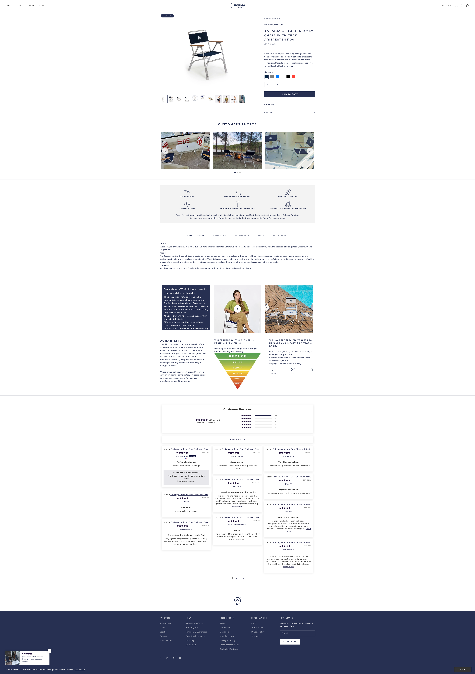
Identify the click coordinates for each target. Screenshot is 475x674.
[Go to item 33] (226, 99)
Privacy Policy (257, 632)
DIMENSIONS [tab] (219, 235)
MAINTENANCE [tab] (242, 235)
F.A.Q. (254, 623)
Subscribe (290, 641)
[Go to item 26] (170, 99)
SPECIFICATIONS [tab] (195, 235)
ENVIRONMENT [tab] (280, 235)
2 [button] (236, 578)
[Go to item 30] (202, 97)
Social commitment (229, 645)
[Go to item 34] (234, 99)
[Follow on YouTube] (180, 658)
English (445, 6)
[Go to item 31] (210, 99)
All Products (165, 623)
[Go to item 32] (218, 99)
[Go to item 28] (186, 99)
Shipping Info (192, 627)
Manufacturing (227, 636)
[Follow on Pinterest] (173, 658)
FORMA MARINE (272, 19)
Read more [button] (237, 506)
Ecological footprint (229, 649)
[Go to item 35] (242, 99)
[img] (182, 453)
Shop (20, 6)
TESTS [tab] (261, 235)
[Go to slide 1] (235, 173)
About (30, 6)
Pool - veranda (166, 640)
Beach (163, 632)
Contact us (191, 645)
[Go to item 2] (163, 99)
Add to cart (290, 94)
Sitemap (255, 636)
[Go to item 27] (178, 99)
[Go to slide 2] (237, 172)
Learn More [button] (80, 669)
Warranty (190, 640)
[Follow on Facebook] (161, 658)
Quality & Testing (227, 640)
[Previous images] (165, 151)
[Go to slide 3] (240, 172)
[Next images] (310, 151)
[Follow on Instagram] (167, 658)
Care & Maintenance (195, 636)
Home (9, 6)
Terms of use (257, 627)
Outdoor (164, 636)
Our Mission (225, 627)
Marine (163, 627)
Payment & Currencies (196, 632)
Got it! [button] (462, 670)
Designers (224, 632)
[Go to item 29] (194, 98)
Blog (42, 6)
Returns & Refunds (194, 623)
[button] (246, 415)
